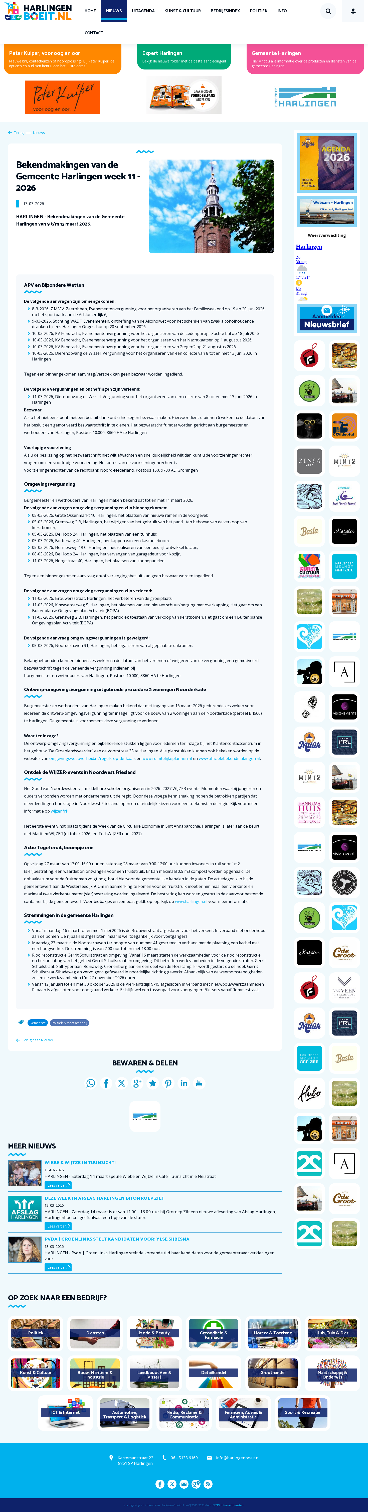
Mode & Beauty (154, 1333)
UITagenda (143, 11)
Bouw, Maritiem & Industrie (94, 1375)
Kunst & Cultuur (182, 11)
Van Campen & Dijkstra (36, 53)
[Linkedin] (183, 1083)
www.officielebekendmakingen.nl (229, 758)
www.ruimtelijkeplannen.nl (167, 758)
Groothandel (273, 1373)
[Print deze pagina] (199, 1083)
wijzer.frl (59, 811)
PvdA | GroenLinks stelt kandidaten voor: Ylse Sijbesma (117, 1239)
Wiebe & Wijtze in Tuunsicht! (80, 1163)
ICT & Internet (65, 1412)
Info (282, 11)
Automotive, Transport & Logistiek (124, 1415)
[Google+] (137, 1083)
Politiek (259, 11)
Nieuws (114, 11)
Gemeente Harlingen (276, 53)
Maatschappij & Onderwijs (332, 1375)
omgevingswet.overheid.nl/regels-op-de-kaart (92, 758)
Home (90, 11)
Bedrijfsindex (225, 11)
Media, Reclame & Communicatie (184, 1415)
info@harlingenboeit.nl (237, 1458)
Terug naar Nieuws (29, 132)
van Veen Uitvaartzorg (157, 53)
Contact (94, 33)
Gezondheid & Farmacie (214, 1335)
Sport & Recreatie (302, 1412)
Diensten (95, 1333)
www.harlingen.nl (191, 901)
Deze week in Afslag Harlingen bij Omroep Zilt (104, 1198)
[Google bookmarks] (152, 1083)
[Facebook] (106, 1083)
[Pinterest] (168, 1083)
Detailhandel (213, 1373)
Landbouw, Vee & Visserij (154, 1375)
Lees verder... (58, 1185)
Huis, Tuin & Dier (332, 1333)
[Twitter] (121, 1083)
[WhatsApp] (90, 1083)
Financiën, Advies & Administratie (243, 1415)
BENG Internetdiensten (228, 1505)
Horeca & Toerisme (273, 1333)
